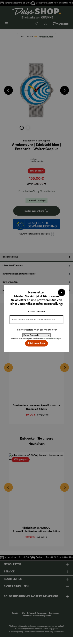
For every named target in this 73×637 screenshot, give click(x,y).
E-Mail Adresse (36, 311)
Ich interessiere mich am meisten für (37, 329)
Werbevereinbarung (50, 338)
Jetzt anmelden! (36, 343)
